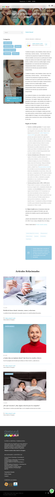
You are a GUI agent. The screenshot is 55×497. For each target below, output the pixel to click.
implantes (36, 236)
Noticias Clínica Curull (9, 50)
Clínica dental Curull (37, 43)
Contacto (6, 476)
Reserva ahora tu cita (13, 99)
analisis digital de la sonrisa (32, 233)
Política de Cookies (12, 494)
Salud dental (7, 53)
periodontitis (43, 236)
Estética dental (7, 42)
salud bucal (28, 239)
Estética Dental (7, 474)
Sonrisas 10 (15, 53)
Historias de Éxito (8, 46)
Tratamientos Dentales (9, 472)
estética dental (29, 236)
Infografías (18, 46)
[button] (52, 5)
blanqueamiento (44, 233)
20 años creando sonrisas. (41, 224)
